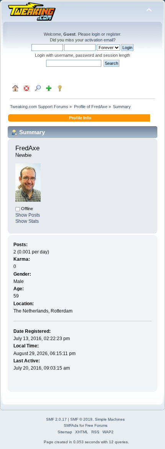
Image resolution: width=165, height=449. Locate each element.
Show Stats (27, 221)
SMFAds (71, 425)
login (96, 34)
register (113, 34)
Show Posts (27, 215)
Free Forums (96, 425)
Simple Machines (110, 419)
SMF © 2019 (81, 419)
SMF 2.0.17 (56, 419)
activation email (99, 40)
